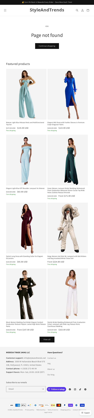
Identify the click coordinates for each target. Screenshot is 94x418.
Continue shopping (47, 46)
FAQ (49, 363)
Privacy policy (29, 410)
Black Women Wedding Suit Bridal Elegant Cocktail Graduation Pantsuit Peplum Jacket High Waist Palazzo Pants (26, 324)
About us (51, 369)
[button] (5, 10)
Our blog (50, 375)
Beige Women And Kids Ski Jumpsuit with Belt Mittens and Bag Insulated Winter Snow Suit (66, 257)
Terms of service (53, 410)
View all (47, 339)
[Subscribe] (43, 389)
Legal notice (48, 412)
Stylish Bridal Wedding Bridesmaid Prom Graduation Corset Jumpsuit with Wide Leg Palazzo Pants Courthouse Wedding (66, 324)
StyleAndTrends (18, 410)
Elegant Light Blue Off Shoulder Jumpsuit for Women (25, 188)
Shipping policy (65, 410)
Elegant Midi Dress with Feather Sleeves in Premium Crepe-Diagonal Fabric (66, 124)
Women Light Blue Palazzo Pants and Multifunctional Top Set (25, 124)
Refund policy (41, 410)
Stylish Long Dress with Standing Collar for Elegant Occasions (24, 257)
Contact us (51, 358)
